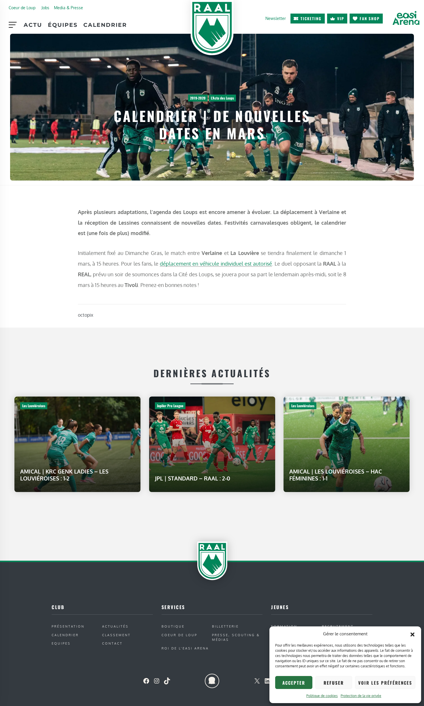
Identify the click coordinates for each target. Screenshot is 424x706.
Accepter (293, 682)
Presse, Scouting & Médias (236, 637)
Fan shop (370, 18)
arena (406, 18)
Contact (112, 643)
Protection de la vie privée (361, 696)
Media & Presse (68, 7)
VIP (340, 18)
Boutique (173, 626)
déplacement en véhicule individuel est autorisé (216, 263)
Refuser (334, 682)
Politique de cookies (322, 696)
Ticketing (311, 18)
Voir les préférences (385, 682)
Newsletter (275, 18)
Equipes (61, 643)
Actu (33, 24)
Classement (116, 635)
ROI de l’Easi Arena (185, 648)
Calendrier (105, 24)
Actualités (115, 626)
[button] (412, 634)
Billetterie (225, 626)
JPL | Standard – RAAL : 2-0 (192, 478)
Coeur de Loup (22, 7)
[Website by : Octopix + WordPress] (212, 681)
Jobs (45, 7)
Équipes (63, 24)
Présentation (68, 626)
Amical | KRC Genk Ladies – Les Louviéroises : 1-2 (64, 474)
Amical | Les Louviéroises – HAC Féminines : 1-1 (335, 474)
